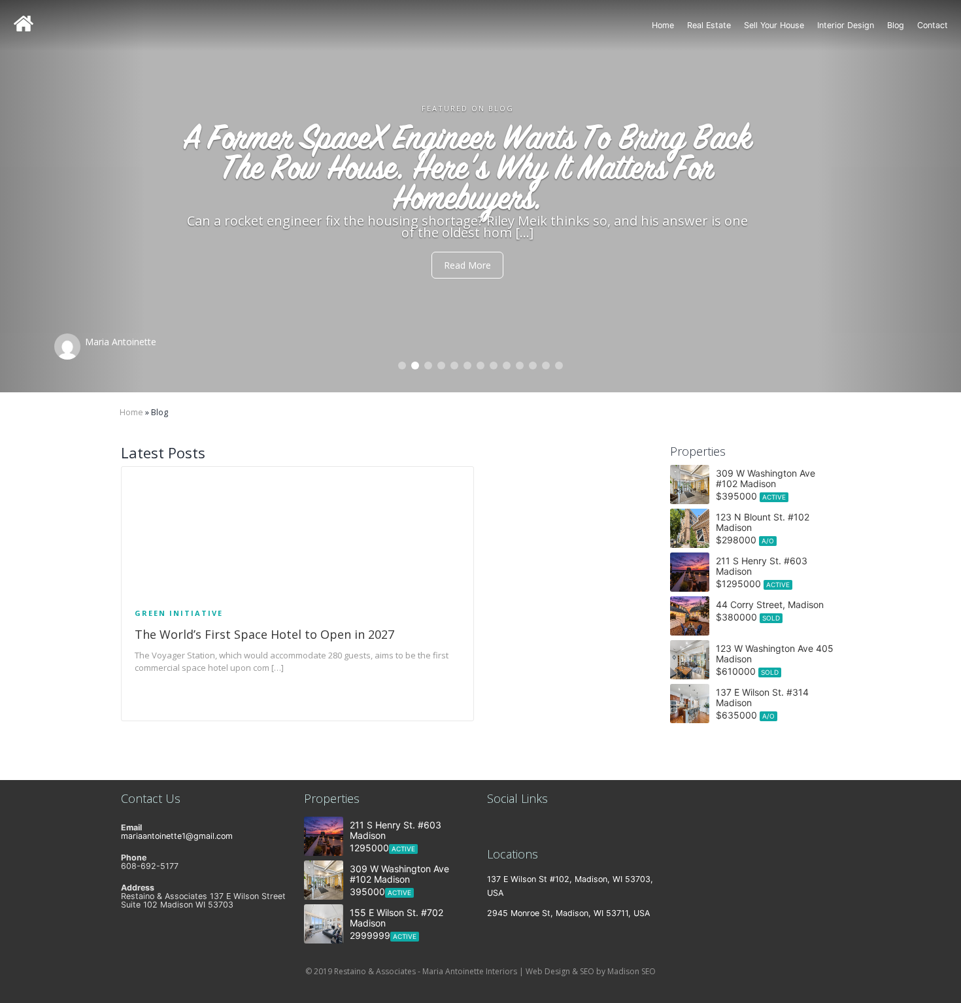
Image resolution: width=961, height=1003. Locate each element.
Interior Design (845, 25)
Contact (932, 25)
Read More (480, 235)
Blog (895, 25)
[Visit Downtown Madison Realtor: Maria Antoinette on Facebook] (530, 827)
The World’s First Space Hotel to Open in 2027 (264, 634)
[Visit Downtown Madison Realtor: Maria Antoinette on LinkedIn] (493, 827)
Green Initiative (179, 613)
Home (663, 25)
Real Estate (709, 25)
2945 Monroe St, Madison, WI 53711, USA (568, 913)
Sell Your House (774, 25)
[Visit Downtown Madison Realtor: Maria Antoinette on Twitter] (511, 827)
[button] (72, 196)
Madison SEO (631, 971)
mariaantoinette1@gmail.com (177, 836)
